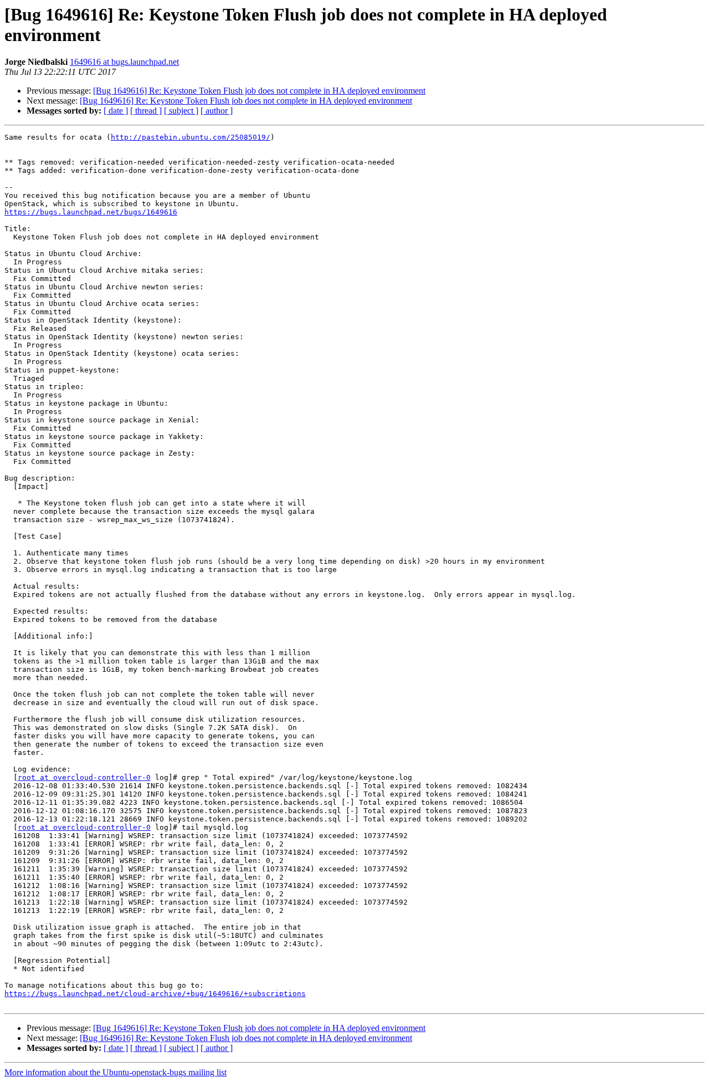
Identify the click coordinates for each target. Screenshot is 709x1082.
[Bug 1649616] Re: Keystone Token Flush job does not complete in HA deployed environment (259, 90)
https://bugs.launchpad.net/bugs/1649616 (90, 212)
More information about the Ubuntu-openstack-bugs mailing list (115, 1072)
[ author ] (217, 110)
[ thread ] (146, 110)
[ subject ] (181, 110)
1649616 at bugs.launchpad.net (124, 62)
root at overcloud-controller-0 (84, 777)
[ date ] (116, 110)
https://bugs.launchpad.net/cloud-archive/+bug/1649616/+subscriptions (155, 993)
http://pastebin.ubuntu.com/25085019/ (190, 137)
